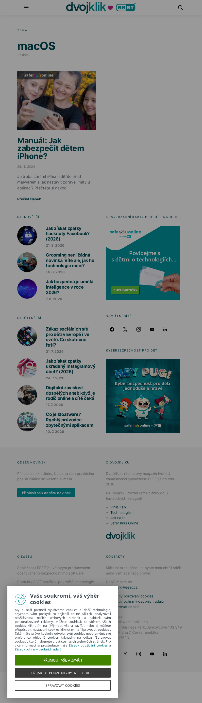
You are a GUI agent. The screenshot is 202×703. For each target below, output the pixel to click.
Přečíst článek (29, 199)
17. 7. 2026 (54, 405)
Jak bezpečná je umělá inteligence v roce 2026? (69, 287)
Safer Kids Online (38, 75)
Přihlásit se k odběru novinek (46, 493)
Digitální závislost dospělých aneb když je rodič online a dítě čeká (70, 393)
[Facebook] (112, 329)
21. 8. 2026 (55, 245)
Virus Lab (118, 507)
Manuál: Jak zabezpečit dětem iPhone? (50, 148)
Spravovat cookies (125, 607)
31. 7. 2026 (55, 351)
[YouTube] (152, 329)
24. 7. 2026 (55, 378)
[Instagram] (139, 329)
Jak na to (118, 518)
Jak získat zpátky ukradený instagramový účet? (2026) (70, 366)
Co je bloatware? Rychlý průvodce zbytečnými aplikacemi (70, 419)
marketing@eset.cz (122, 587)
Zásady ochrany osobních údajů (137, 601)
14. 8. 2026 (55, 272)
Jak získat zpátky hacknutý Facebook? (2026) (68, 233)
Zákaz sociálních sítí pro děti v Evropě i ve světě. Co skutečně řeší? (67, 337)
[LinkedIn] (165, 329)
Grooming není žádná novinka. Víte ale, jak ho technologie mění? (70, 260)
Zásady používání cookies (131, 596)
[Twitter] (125, 329)
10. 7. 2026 (55, 431)
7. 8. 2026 (54, 299)
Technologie (120, 512)
